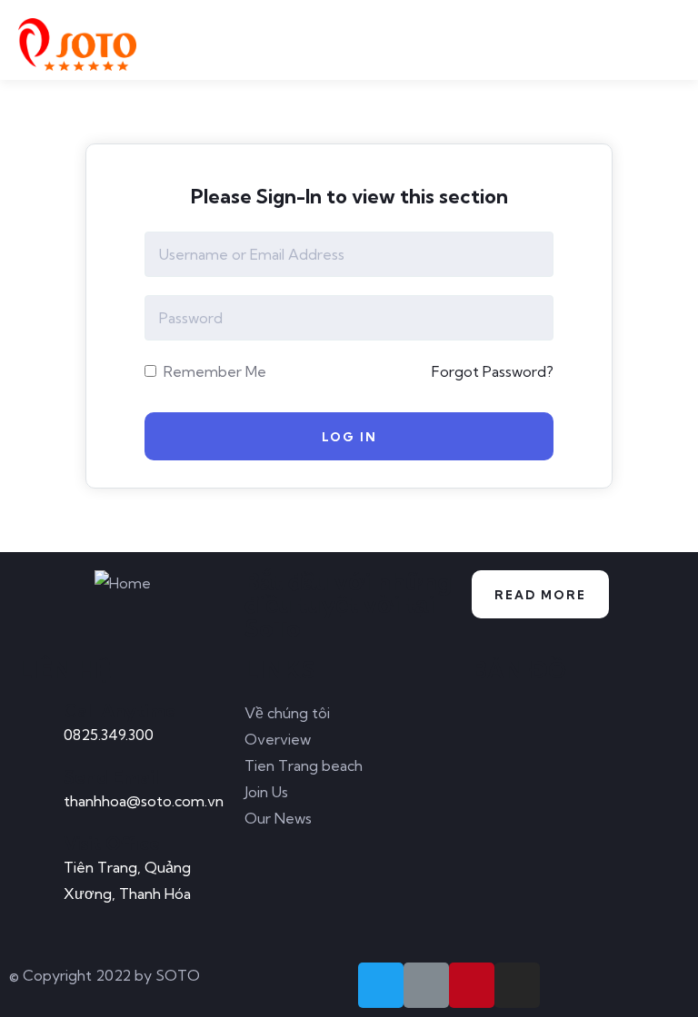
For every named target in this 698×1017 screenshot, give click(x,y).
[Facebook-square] (426, 985)
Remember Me (213, 371)
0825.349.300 (109, 735)
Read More (540, 594)
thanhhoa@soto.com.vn (144, 801)
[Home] (123, 583)
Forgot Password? (492, 371)
